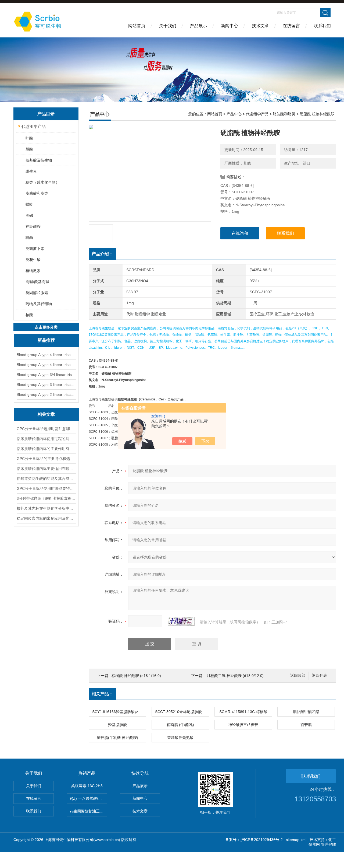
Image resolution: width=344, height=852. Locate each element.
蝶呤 (29, 204)
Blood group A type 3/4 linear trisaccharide (46, 374)
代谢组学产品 (34, 126)
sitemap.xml (296, 839)
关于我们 (167, 25)
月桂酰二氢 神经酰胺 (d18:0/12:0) (235, 675)
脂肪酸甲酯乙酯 (306, 712)
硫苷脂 (306, 724)
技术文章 (260, 25)
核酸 (29, 315)
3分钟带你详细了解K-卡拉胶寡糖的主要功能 (46, 498)
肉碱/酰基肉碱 (37, 282)
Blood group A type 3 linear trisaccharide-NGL (46, 384)
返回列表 (319, 675)
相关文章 (46, 414)
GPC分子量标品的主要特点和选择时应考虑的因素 (46, 458)
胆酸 (29, 149)
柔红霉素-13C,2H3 (87, 786)
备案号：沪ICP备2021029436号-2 (254, 839)
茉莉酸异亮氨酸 (180, 737)
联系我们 (322, 25)
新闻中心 (229, 25)
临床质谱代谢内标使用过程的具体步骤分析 (46, 439)
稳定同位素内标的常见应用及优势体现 (46, 518)
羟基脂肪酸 (117, 724)
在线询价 (240, 233)
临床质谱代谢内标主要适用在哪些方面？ (46, 468)
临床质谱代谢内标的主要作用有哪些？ (46, 448)
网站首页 (136, 25)
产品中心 (234, 114)
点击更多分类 (46, 327)
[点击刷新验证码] (181, 621)
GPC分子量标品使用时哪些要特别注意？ (46, 488)
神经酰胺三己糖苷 (243, 724)
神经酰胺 (33, 226)
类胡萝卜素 (35, 248)
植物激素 (33, 270)
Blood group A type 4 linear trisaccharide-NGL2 (46, 364)
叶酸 (29, 138)
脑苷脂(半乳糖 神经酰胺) (117, 737)
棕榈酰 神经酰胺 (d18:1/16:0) (136, 675)
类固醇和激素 (37, 293)
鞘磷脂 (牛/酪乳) (180, 724)
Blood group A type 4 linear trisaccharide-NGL (46, 354)
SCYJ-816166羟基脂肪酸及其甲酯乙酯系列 (119, 712)
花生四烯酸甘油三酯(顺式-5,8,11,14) (88, 811)
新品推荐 (46, 340)
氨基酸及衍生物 (39, 160)
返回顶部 (297, 675)
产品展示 (198, 25)
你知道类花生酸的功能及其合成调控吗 (46, 478)
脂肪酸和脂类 (37, 193)
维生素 (31, 171)
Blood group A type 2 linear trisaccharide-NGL (46, 394)
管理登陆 (328, 844)
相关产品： (102, 694)
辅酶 (29, 237)
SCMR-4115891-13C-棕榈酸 (243, 712)
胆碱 (29, 215)
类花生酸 (33, 259)
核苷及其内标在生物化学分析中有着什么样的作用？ (46, 508)
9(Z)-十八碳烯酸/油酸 (88, 798)
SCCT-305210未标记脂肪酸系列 (182, 712)
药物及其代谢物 (39, 304)
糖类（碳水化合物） (42, 182)
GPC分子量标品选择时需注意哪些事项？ (46, 429)
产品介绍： (102, 254)
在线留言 (291, 25)
